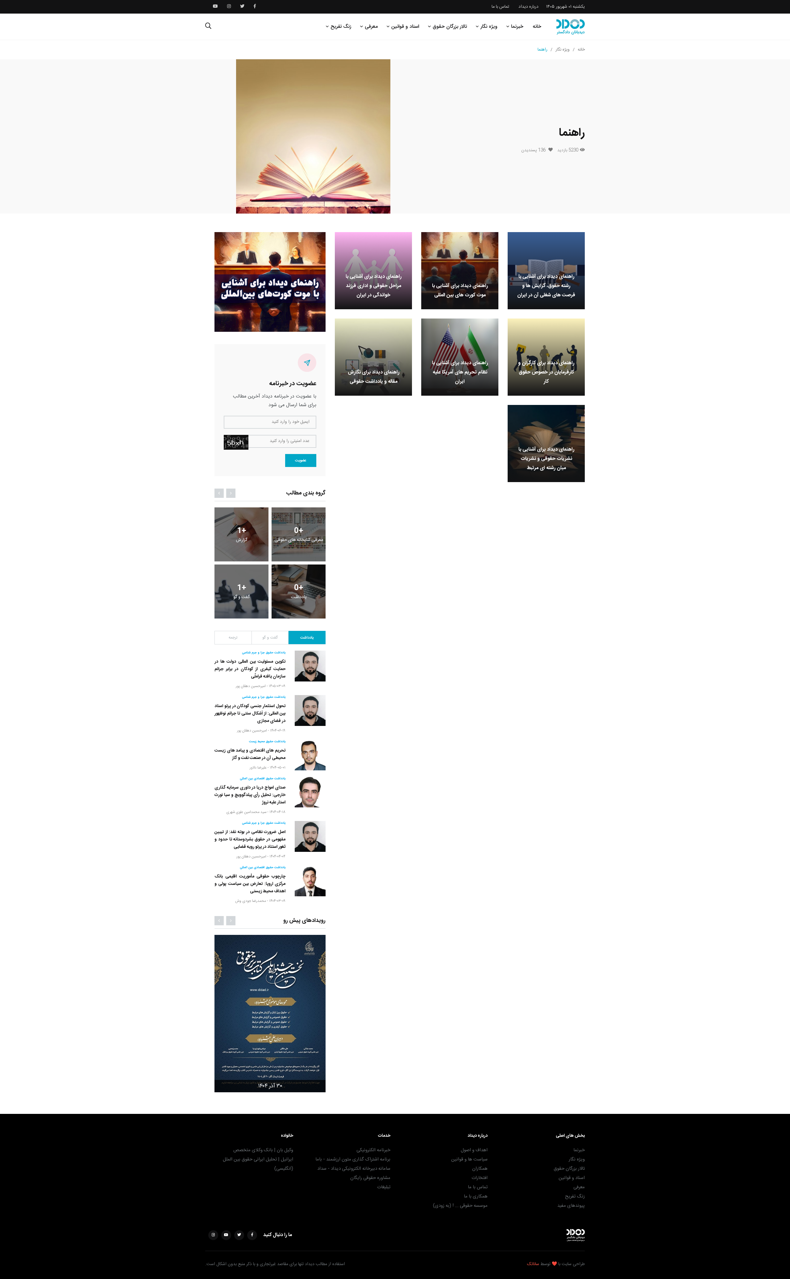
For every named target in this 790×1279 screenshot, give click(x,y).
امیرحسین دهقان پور (251, 686)
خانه (537, 27)
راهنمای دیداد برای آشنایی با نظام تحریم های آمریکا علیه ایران (460, 372)
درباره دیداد (528, 6)
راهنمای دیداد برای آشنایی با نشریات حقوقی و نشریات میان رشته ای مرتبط (546, 458)
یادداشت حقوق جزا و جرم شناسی (263, 653)
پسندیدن (533, 150)
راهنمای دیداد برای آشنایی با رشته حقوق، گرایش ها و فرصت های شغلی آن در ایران (546, 286)
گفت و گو (270, 638)
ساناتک (533, 1264)
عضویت (300, 460)
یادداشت (307, 638)
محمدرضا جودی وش (250, 901)
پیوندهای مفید (571, 1206)
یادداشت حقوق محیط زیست (267, 741)
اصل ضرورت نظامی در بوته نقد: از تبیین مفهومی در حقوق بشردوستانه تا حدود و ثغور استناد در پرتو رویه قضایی (249, 839)
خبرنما (517, 27)
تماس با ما (500, 6)
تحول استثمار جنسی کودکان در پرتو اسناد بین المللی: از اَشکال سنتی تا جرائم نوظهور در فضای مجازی (249, 713)
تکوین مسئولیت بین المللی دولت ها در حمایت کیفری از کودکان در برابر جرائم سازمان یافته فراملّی (249, 669)
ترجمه (233, 638)
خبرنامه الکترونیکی (373, 1150)
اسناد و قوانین (405, 27)
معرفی (371, 27)
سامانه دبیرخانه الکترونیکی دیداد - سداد (353, 1169)
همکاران (480, 1169)
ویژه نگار (488, 27)
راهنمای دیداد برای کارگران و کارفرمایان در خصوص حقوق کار (546, 372)
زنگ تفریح (341, 27)
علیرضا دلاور (258, 767)
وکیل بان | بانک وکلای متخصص (263, 1150)
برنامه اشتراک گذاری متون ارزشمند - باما (352, 1159)
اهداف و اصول (474, 1150)
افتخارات (480, 1178)
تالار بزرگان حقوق (450, 27)
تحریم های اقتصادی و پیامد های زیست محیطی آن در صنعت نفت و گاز (249, 754)
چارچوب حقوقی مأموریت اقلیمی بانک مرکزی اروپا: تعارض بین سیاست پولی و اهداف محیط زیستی (249, 884)
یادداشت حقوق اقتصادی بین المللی (262, 779)
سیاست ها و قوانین (469, 1159)
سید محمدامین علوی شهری (246, 812)
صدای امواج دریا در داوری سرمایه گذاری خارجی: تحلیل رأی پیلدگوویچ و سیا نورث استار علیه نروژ (249, 795)
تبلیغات (383, 1187)
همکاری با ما (476, 1196)
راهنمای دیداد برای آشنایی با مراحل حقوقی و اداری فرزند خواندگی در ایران (373, 286)
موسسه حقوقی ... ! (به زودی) (460, 1206)
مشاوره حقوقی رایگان (370, 1178)
